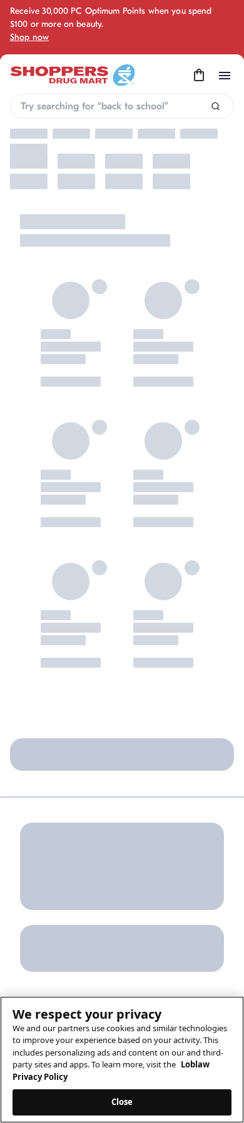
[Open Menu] (224, 76)
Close (122, 1101)
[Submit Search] (215, 106)
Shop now (29, 37)
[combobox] (122, 106)
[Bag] (198, 76)
